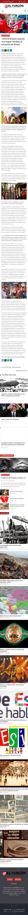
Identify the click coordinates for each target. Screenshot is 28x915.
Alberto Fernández (7, 887)
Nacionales (5, 548)
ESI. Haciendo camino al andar (10, 755)
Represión (11, 894)
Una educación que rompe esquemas (11, 367)
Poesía (24, 893)
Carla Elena (22, 887)
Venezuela (17, 894)
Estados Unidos (6, 891)
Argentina (16, 887)
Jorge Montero (17, 891)
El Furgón (10, 47)
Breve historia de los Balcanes (10, 616)
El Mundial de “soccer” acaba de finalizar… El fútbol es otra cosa (17, 505)
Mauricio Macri (9, 893)
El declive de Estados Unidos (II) (13, 478)
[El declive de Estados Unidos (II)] (14, 465)
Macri (4, 893)
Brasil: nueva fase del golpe (10, 419)
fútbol (11, 891)
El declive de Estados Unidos (16, 491)
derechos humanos (16, 889)
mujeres (15, 893)
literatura (22, 891)
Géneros (5, 723)
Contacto (9, 879)
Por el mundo (5, 35)
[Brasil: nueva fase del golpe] (14, 404)
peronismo (20, 893)
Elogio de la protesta (21, 370)
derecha (9, 889)
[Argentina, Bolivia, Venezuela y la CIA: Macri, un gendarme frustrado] (14, 379)
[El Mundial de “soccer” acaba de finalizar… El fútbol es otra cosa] (4, 506)
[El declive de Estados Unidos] (4, 492)
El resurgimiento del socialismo (17, 498)
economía (22, 889)
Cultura (4, 688)
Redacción (18, 879)
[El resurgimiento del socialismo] (4, 499)
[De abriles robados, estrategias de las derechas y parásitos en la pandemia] (14, 428)
